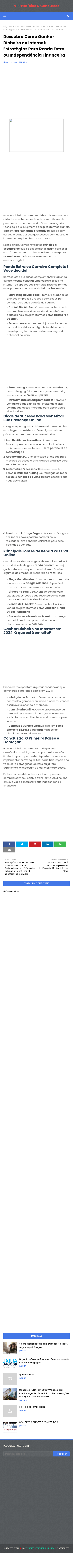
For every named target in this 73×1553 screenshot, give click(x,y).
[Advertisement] (36, 95)
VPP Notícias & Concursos (36, 5)
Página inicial (10, 26)
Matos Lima (11, 62)
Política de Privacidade (32, 1406)
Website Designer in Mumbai (40, 1548)
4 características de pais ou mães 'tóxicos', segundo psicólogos (43, 1345)
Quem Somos (26, 1374)
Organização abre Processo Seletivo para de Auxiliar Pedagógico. (44, 1361)
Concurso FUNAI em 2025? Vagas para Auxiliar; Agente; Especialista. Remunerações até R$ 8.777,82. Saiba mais (44, 1393)
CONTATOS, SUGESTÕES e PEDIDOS (38, 1422)
